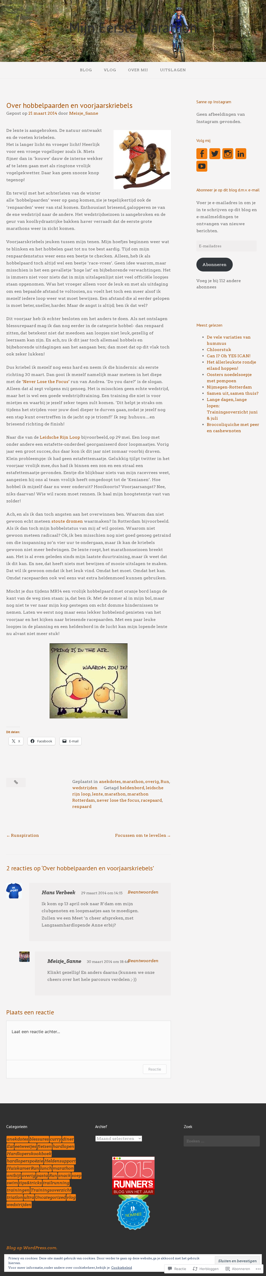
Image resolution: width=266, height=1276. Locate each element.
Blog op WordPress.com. (31, 1247)
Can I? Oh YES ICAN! (228, 355)
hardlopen (63, 1146)
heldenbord (132, 787)
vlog (71, 1197)
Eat (10, 1146)
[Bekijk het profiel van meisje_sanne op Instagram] (227, 154)
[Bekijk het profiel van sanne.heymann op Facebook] (201, 154)
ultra (29, 1197)
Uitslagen (173, 70)
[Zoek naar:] (222, 1141)
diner (68, 1139)
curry (55, 1139)
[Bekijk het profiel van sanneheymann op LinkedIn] (240, 154)
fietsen (44, 1146)
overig (152, 781)
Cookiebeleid (121, 1267)
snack (64, 1175)
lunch (46, 1168)
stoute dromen (67, 521)
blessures (39, 1139)
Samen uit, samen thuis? (232, 393)
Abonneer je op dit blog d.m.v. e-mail (228, 189)
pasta (42, 1175)
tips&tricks (30, 1182)
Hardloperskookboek (29, 1153)
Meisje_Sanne (83, 113)
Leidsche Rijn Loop (60, 437)
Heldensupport (60, 1160)
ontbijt (14, 1175)
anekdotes (110, 781)
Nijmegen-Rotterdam (229, 387)
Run (165, 781)
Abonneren (214, 264)
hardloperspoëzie (25, 1160)
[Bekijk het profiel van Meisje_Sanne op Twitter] (214, 154)
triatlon (15, 1197)
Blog (86, 70)
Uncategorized (50, 1197)
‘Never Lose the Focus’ (46, 381)
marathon (133, 781)
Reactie (154, 1069)
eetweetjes (25, 1146)
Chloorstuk (219, 349)
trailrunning (56, 1182)
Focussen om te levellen (140, 835)
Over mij (138, 70)
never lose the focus (118, 800)
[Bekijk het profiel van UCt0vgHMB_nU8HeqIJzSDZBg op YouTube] (201, 166)
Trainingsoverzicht (51, 1190)
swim (12, 1182)
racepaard (151, 800)
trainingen (18, 1190)
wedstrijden (84, 787)
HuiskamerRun (23, 1168)
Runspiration (25, 835)
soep (76, 1175)
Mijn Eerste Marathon (133, 27)
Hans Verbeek (58, 892)
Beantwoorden (143, 892)
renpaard (81, 806)
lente (97, 794)
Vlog (110, 70)
